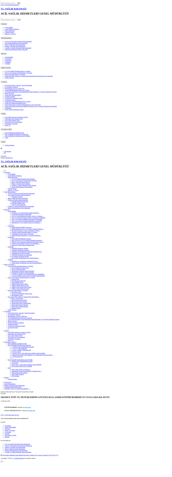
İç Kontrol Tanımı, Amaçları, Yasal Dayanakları (18, 85)
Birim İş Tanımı (9, 93)
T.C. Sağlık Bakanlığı (17, 458)
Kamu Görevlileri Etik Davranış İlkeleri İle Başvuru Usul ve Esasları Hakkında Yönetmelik (31, 106)
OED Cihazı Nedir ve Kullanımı (20, 369)
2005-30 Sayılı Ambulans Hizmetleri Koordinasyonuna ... (27, 242)
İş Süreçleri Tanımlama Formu (13, 98)
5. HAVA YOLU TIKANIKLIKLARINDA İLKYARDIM (28, 353)
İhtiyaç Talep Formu (17, 298)
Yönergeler (8, 59)
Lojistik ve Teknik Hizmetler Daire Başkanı (23, 185)
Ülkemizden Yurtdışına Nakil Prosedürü (22, 272)
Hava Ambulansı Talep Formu (20, 268)
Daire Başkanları (10, 30)
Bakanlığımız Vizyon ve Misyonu (14, 88)
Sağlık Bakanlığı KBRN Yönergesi (21, 227)
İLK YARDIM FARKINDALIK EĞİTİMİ (17, 136)
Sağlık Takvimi (9, 78)
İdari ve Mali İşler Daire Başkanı (20, 182)
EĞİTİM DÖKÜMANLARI (19, 201)
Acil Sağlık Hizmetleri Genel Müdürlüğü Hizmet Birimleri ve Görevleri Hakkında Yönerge (31, 92)
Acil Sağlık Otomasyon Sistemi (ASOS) (16, 117)
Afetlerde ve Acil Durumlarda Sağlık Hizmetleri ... (25, 213)
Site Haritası (7, 151)
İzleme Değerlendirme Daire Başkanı (21, 187)
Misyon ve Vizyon (10, 34)
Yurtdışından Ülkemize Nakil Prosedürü (22, 271)
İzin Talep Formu (16, 292)
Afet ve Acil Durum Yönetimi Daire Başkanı (24, 180)
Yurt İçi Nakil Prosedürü (18, 269)
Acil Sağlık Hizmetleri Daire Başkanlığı (16, 43)
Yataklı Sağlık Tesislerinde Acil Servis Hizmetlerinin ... (26, 263)
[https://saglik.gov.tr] (7, 157)
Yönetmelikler (9, 57)
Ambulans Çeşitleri (16, 196)
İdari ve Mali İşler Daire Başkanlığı (15, 44)
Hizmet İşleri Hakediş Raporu (19, 306)
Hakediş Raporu (16, 308)
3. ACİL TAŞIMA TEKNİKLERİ (21, 350)
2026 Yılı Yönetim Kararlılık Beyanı (15, 103)
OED (6, 137)
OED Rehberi (15, 376)
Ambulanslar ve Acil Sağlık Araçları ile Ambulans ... (26, 222)
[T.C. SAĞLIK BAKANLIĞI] (10, 5)
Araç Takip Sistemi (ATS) (12, 120)
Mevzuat (3, 53)
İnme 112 (7, 125)
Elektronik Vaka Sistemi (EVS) (14, 119)
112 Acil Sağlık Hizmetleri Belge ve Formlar (17, 71)
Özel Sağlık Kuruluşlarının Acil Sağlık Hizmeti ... (25, 258)
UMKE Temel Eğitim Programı (20, 289)
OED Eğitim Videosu (17, 374)
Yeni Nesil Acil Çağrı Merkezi (13, 122)
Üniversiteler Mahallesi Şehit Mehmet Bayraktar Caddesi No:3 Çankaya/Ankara (25, 455)
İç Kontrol (3, 82)
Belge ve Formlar (5, 67)
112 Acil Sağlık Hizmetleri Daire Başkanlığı (17, 444)
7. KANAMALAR (16, 356)
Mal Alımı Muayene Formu (19, 300)
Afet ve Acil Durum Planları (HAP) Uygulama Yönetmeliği (28, 217)
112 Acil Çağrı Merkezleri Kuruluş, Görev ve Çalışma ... (27, 216)
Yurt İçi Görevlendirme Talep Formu (21, 293)
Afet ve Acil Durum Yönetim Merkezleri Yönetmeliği (26, 221)
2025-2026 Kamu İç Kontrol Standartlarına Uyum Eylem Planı (23, 105)
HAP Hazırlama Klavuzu (18, 280)
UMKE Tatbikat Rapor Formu (20, 285)
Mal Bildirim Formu (17, 295)
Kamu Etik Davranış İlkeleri (13, 95)
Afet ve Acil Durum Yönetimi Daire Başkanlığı (18, 41)
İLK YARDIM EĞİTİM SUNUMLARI (16, 134)
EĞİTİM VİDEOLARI (18, 203)
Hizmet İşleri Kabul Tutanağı (19, 305)
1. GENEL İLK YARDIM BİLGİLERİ (22, 347)
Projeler (3, 113)
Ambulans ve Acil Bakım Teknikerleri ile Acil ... (25, 261)
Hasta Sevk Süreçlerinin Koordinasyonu (22, 245)
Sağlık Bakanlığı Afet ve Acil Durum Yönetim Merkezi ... (27, 229)
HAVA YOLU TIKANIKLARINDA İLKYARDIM (26, 364)
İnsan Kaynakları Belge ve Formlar (15, 74)
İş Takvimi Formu (10, 100)
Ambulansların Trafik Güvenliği (20, 253)
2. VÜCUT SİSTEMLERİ (19, 348)
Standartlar (8, 108)
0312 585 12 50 (53, 455)
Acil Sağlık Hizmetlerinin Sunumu (21, 238)
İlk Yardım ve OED (6, 129)
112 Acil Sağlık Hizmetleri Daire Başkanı (23, 179)
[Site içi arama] (5, 153)
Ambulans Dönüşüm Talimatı (19, 248)
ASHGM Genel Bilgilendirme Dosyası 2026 (17, 101)
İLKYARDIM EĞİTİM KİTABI (14, 133)
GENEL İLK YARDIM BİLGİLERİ (21, 361)
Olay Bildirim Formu (17, 282)
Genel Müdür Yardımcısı (12, 29)
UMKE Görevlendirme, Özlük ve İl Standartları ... (25, 243)
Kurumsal (3, 24)
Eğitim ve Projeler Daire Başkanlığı (15, 46)
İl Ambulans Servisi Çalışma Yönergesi (22, 234)
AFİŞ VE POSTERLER (18, 205)
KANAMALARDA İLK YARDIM (21, 366)
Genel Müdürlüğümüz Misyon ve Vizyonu (17, 90)
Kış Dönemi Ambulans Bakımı (20, 256)
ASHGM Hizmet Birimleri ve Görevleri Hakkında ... (26, 235)
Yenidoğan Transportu (11, 123)
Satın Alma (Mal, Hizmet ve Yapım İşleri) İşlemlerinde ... (24, 297)
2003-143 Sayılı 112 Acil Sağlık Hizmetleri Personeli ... (27, 240)
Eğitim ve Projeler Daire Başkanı (20, 184)
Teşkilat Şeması (9, 32)
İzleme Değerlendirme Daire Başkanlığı (16, 49)
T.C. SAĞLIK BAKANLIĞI (13, 9)
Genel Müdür (9, 27)
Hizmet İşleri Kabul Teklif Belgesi (21, 303)
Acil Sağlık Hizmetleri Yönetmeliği (21, 214)
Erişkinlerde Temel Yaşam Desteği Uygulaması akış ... (26, 371)
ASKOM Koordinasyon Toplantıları (21, 255)
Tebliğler (7, 63)
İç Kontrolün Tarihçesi (11, 87)
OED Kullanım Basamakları (19, 373)
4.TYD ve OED (16, 352)
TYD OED (14, 363)
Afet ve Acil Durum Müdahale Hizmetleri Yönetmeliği (26, 219)
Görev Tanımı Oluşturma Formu (14, 109)
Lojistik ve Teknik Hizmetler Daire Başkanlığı (18, 48)
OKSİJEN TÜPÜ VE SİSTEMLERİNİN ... (17, 389)
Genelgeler (8, 60)
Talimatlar (8, 62)
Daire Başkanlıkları (6, 38)
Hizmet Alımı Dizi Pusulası (19, 301)
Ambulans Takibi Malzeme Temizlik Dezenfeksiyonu (26, 251)
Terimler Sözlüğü (10, 96)
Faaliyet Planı (15, 279)
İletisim (3, 141)
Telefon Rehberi (9, 145)
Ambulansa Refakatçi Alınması (20, 250)
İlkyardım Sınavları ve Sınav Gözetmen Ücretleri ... (25, 230)
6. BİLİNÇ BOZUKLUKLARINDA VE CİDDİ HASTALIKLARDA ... (32, 355)
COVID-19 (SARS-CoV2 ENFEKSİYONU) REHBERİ (27, 274)
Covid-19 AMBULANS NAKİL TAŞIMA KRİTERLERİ (28, 276)
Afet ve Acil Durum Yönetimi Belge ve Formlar (18, 73)
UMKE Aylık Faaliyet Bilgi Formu (21, 287)
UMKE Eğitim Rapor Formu (19, 284)
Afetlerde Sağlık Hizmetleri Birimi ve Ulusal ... (24, 232)
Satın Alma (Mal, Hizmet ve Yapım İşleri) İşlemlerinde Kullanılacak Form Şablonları (29, 76)
